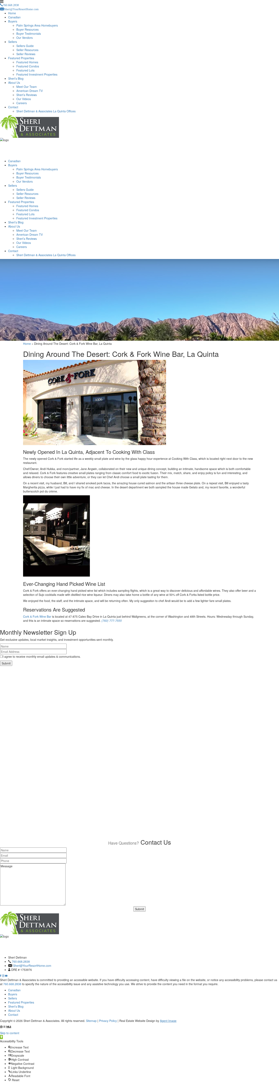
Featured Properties (21, 58)
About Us (14, 82)
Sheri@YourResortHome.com (32, 965)
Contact (13, 107)
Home (12, 13)
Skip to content (9, 1033)
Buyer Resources (27, 29)
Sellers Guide (25, 46)
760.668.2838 (21, 961)
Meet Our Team (26, 87)
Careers (21, 103)
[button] (1, 1037)
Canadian (14, 17)
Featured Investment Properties (36, 74)
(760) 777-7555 (112, 620)
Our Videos (23, 99)
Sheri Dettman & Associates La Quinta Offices (46, 111)
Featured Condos (27, 66)
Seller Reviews (25, 54)
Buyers (12, 21)
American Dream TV (29, 91)
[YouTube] (6, 976)
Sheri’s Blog (15, 78)
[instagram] (3, 976)
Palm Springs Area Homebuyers (37, 25)
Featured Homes (27, 62)
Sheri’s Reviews (26, 95)
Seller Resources (27, 50)
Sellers (12, 42)
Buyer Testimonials (28, 33)
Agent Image (168, 1021)
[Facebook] (1, 976)
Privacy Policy (108, 1021)
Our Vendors (24, 38)
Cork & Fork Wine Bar (37, 616)
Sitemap (91, 1021)
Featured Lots (25, 70)
